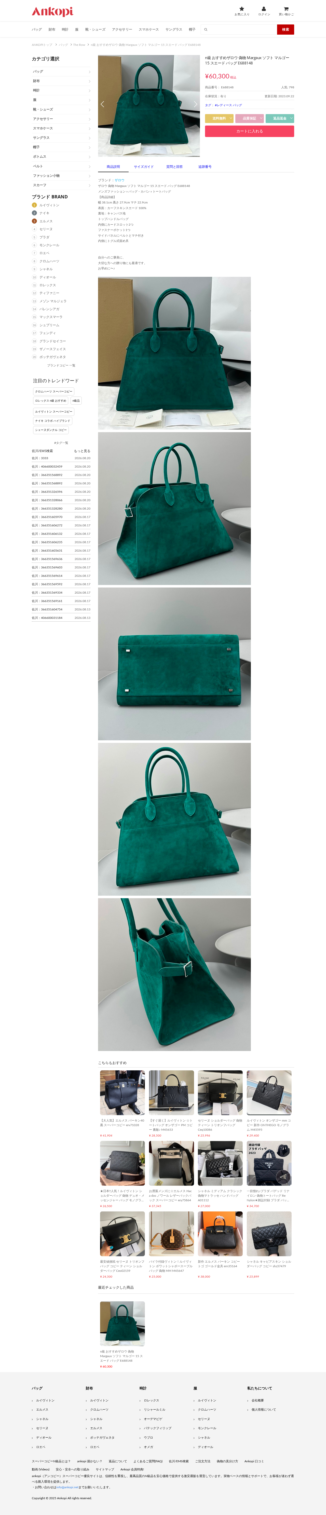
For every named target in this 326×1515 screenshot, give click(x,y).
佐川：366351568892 (47, 474)
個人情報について (264, 1409)
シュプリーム (49, 325)
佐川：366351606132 (47, 533)
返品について (118, 1461)
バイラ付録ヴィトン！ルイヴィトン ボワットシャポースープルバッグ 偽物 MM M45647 (171, 1266)
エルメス (46, 221)
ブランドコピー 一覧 (61, 365)
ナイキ (44, 213)
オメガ (148, 1447)
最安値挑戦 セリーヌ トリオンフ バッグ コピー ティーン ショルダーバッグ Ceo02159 (122, 1266)
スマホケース (149, 29)
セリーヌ (46, 229)
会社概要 (258, 1400)
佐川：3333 (40, 458)
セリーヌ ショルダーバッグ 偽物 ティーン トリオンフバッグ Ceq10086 (220, 1125)
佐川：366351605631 (47, 550)
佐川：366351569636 (47, 559)
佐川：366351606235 (47, 542)
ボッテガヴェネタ (52, 357)
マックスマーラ (51, 317)
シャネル (46, 269)
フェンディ (47, 333)
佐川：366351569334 (47, 592)
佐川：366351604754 (47, 609)
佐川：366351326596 (47, 491)
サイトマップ (105, 1469)
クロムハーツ (49, 261)
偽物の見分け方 (227, 1461)
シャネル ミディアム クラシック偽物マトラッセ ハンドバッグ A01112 (220, 1196)
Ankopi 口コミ (254, 1461)
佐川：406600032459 (47, 466)
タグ (208, 105)
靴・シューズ (95, 29)
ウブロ (148, 1437)
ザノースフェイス (52, 349)
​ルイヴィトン (207, 1400)
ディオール (47, 277)
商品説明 (113, 167)
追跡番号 (205, 167)
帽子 (192, 29)
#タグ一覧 (61, 442)
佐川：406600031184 (47, 617)
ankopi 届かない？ (89, 1461)
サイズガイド (144, 167)
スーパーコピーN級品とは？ (51, 1461)
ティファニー (49, 293)
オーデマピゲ (153, 1419)
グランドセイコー (52, 341)
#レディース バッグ (228, 105)
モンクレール (49, 245)
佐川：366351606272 (47, 525)
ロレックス (47, 285)
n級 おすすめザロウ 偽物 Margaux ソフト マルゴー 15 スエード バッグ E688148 (121, 1356)
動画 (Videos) (40, 1469)
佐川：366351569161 (47, 601)
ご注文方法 (202, 1461)
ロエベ (44, 253)
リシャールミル (154, 1409)
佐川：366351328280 (47, 508)
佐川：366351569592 (47, 584)
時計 (65, 29)
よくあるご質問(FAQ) (147, 1461)
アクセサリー (122, 29)
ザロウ (120, 180)
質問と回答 (174, 167)
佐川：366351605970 (47, 516)
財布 (52, 29)
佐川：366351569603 (47, 567)
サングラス (174, 29)
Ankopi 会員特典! (132, 1469)
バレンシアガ (49, 309)
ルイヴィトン (49, 205)
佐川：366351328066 (47, 500)
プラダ (44, 237)
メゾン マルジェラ (53, 301)
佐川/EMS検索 (179, 1461)
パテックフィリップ (157, 1428)
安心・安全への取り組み (72, 1469)
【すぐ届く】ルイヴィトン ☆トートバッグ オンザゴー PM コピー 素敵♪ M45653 (171, 1125)
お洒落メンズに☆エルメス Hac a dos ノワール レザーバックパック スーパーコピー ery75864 (170, 1196)
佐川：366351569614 (47, 575)
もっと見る (82, 450)
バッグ (37, 29)
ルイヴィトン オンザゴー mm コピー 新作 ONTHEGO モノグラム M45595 (269, 1125)
